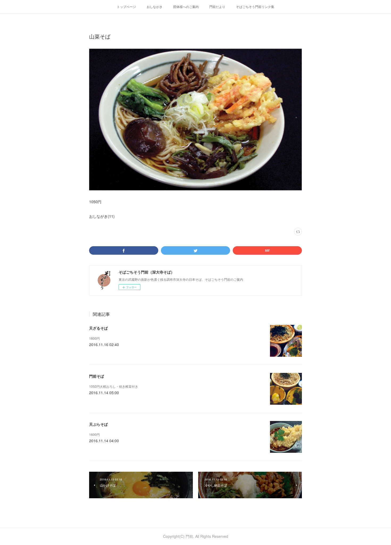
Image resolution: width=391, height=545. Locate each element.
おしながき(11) (102, 216)
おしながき (155, 6)
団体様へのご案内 (186, 6)
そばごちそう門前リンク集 (255, 6)
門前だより (217, 6)
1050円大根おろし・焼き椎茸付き (113, 386)
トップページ (126, 6)
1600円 (94, 338)
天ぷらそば (98, 424)
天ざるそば (98, 328)
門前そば (96, 376)
